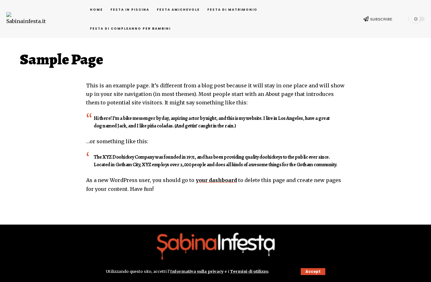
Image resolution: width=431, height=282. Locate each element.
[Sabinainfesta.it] (215, 245)
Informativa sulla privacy (197, 271)
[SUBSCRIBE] (366, 18)
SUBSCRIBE (381, 19)
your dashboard (216, 180)
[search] (400, 19)
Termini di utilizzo (249, 271)
